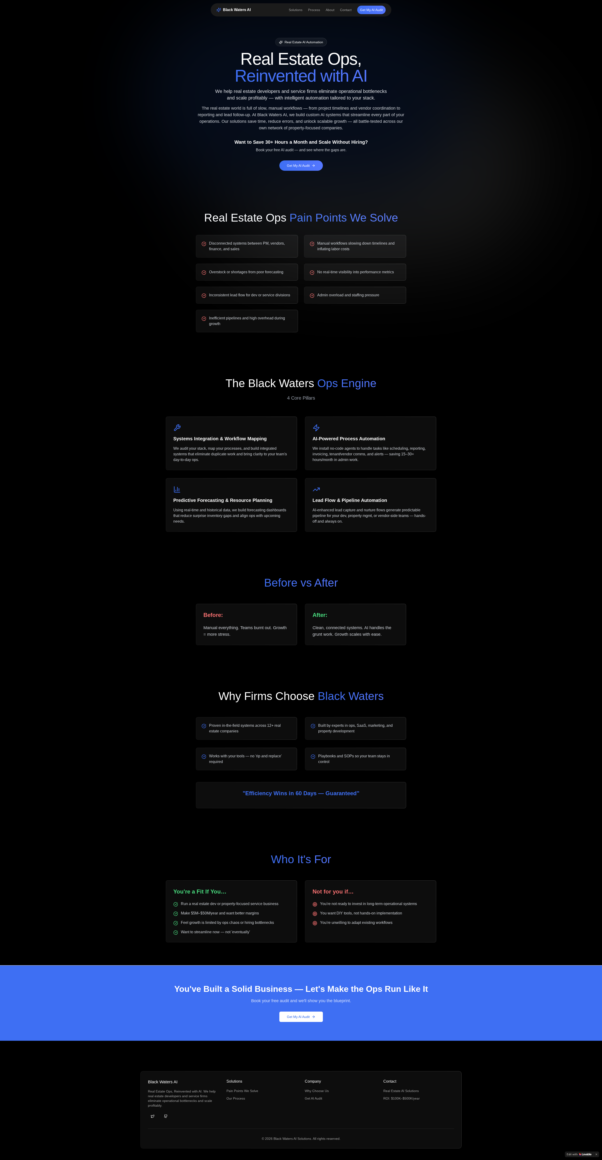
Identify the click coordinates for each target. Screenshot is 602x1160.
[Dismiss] (596, 1154)
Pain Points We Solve (242, 1091)
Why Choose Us (317, 1091)
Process (314, 10)
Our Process (235, 1098)
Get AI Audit (313, 1098)
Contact (346, 10)
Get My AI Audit (371, 10)
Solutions (295, 10)
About (330, 10)
